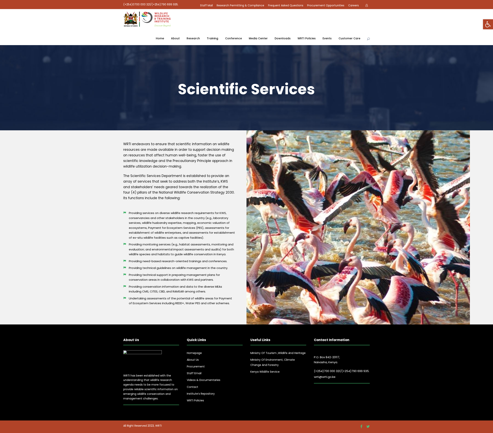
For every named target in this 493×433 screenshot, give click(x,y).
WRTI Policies (307, 38)
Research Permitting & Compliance (240, 5)
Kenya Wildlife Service (265, 372)
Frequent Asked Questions (285, 5)
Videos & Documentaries (203, 380)
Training (212, 38)
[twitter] (368, 427)
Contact (192, 387)
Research (193, 38)
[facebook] (361, 427)
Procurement (196, 366)
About (175, 38)
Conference (233, 38)
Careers (353, 5)
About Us (193, 360)
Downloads (283, 38)
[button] (488, 24)
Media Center (258, 38)
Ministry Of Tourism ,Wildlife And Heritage (278, 353)
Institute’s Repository (201, 394)
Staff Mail (206, 5)
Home (160, 38)
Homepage (194, 353)
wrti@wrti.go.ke (324, 377)
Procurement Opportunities (325, 5)
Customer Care (349, 38)
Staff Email (194, 373)
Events (327, 38)
